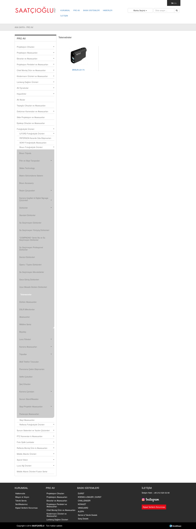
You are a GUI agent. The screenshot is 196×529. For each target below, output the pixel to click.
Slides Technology (27, 168)
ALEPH (81, 511)
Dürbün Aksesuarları (28, 302)
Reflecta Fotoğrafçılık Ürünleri (31, 424)
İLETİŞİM (64, 15)
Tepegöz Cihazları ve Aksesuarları (31, 105)
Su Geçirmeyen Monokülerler (31, 272)
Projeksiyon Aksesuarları (27, 52)
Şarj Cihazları (25, 384)
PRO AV (76, 10)
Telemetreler (25, 294)
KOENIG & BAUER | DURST (89, 497)
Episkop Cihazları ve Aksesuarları (31, 123)
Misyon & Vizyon (22, 497)
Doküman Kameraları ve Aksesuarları (32, 111)
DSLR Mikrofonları (27, 309)
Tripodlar (23, 354)
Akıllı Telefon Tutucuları (29, 361)
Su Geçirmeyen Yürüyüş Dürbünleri (34, 230)
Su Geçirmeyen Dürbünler (30, 222)
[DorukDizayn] (175, 525)
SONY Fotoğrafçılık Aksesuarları (32, 142)
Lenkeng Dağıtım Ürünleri (27, 82)
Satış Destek (83, 518)
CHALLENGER (84, 500)
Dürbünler (23, 207)
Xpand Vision (22, 459)
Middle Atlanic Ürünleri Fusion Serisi (32, 471)
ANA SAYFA (20, 27)
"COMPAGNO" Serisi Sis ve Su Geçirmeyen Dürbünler (32, 238)
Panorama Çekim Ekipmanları (31, 369)
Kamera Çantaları (26, 391)
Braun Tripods (25, 153)
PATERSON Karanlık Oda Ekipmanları (35, 138)
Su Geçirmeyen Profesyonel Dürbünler (31, 248)
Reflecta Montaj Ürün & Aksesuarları (32, 448)
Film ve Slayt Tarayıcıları (29, 160)
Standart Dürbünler (27, 215)
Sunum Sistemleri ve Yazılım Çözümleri (33, 430)
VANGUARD (83, 507)
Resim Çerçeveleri (27, 190)
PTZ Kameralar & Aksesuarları (29, 436)
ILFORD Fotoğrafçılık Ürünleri (31, 133)
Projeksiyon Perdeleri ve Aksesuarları (32, 64)
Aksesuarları (24, 317)
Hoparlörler (21, 93)
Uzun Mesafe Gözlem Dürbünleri (33, 287)
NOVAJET (82, 504)
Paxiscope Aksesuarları (29, 414)
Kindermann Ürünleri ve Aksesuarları (32, 76)
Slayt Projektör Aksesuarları (31, 406)
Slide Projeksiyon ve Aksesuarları (31, 117)
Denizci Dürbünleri (27, 257)
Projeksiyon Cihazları (25, 46)
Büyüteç (22, 331)
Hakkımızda (20, 493)
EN (175, 3)
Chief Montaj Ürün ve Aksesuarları (31, 70)
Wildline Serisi (25, 324)
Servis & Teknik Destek (87, 515)
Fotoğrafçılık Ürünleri (25, 129)
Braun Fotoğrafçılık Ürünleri (31, 147)
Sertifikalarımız (21, 504)
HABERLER (107, 10)
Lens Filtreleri (25, 339)
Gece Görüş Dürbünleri (29, 279)
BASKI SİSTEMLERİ (91, 10)
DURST (81, 493)
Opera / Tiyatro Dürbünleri (30, 264)
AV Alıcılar (21, 99)
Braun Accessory (26, 183)
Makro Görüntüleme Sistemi (31, 175)
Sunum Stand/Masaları (29, 399)
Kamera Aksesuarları (28, 346)
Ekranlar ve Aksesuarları (27, 58)
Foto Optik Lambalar (25, 442)
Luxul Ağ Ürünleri (24, 465)
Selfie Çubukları (26, 376)
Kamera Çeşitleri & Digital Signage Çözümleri (33, 199)
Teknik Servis (21, 500)
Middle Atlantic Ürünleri (26, 454)
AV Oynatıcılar (23, 88)
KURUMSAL (65, 10)
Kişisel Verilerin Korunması (26, 507)
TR (172, 3)
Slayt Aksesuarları (27, 420)
